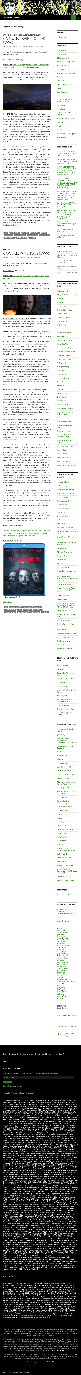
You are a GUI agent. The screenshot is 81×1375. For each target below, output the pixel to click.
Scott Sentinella (62, 979)
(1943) (46, 1199)
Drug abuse (8, 235)
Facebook (60, 261)
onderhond (60, 389)
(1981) (15, 1195)
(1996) (31, 1133)
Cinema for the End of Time (66, 774)
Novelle (59, 818)
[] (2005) (29, 1195)
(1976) (59, 1106)
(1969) (16, 1144)
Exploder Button (62, 336)
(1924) (42, 1191)
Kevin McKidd (21, 67)
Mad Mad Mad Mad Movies (66, 351)
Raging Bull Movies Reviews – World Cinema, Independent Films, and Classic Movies (66, 605)
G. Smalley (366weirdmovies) (66, 981)
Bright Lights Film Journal (65, 493)
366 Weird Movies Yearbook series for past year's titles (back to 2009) (67, 1035)
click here (64, 1348)
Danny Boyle (19, 60)
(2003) (18, 1135)
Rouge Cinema (62, 611)
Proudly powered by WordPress (21, 1372)
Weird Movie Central (64, 457)
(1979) (29, 1214)
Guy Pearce (17, 276)
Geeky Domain (62, 797)
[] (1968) (44, 1140)
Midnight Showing (63, 367)
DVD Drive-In (61, 325)
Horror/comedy (10, 612)
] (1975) (20, 1302)
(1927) (63, 1199)
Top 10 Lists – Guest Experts (66, 134)
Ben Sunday (61, 987)
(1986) (35, 1121)
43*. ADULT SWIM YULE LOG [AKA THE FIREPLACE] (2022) (67, 172)
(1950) (61, 1210)
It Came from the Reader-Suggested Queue (25, 35)
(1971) (40, 1100)
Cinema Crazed (62, 505)
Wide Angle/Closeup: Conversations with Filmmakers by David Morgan (67, 871)
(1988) (61, 1104)
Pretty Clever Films (63, 595)
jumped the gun (31, 217)
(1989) (57, 1133)
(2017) (27, 1203)
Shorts (59, 126)
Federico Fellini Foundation (66, 679)
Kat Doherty (61, 942)
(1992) (15, 1110)
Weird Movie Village (63, 461)
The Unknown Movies (64, 431)
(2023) (49, 1304)
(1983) (29, 1157)
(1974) (11, 1159)
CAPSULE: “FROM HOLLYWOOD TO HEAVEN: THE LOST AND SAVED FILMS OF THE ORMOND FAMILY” (66, 195)
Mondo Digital (61, 374)
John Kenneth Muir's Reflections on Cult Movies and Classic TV (67, 578)
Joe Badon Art (49, 1362)
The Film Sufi (61, 630)
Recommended (9, 237)
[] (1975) (53, 1112)
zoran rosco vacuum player (66, 880)
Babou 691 (60, 759)
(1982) (16, 1161)
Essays (59, 88)
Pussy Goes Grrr (62, 837)
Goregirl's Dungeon (63, 556)
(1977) (18, 1100)
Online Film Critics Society (65, 829)
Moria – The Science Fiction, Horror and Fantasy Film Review (66, 590)
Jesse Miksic (61, 970)
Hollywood (38, 609)
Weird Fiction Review (64, 858)
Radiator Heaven (62, 599)
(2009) (47, 1104)
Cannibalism (38, 607)
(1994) (11, 1169)
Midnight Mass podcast (64, 359)
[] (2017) (55, 1235)
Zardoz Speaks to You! (64, 877)
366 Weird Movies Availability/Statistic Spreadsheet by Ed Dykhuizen (67, 740)
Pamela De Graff (62, 938)
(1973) (14, 1108)
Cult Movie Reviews (63, 317)
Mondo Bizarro (62, 370)
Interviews (60, 96)
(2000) (65, 1195)
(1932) (28, 1161)
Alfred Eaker (61, 944)
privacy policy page (58, 1350)
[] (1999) (51, 1110)
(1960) (26, 1246)
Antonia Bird (14, 607)
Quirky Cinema (62, 393)
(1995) (41, 1138)
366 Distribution (62, 50)
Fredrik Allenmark (62, 930)
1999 (6, 607)
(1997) (11, 1125)
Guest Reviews (62, 92)
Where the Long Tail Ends (65, 648)
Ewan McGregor (19, 65)
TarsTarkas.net (61, 401)
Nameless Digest (62, 810)
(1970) (66, 1148)
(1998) (50, 1157)
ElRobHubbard (62, 210)
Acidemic (60, 302)
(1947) (39, 1291)
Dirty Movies (61, 524)
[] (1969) (42, 1131)
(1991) (21, 1112)
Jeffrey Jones (39, 276)
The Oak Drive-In (62, 418)
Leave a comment (39, 46)
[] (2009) (54, 1146)
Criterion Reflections (63, 516)
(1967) (65, 1116)
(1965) (16, 1216)
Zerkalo (16, 1302)
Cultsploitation (62, 321)
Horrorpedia (61, 563)
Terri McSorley (61, 966)
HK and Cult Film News (64, 340)
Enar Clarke (61, 936)
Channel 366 (61, 81)
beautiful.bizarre (62, 763)
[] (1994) (34, 1127)
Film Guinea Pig (62, 548)
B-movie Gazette (62, 306)
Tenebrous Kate (62, 841)
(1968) (57, 1100)
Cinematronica (62, 512)
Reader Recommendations (65, 118)
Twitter (59, 266)
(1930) (14, 1188)
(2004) (7, 1100)
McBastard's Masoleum (64, 355)
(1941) (50, 1169)
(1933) (31, 1269)
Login (5, 1061)
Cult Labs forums (62, 314)
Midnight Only (61, 363)
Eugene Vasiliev (62, 993)
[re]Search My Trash (63, 291)
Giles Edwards (21, 257)
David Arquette (10, 609)
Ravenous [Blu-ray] (13, 541)
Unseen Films (61, 450)
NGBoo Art (60, 386)
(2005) (65, 1233)
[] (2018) (24, 1300)
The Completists (62, 844)
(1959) (25, 1227)
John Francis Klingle (63, 962)
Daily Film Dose (62, 520)
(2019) (53, 1299)
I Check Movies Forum (64, 807)
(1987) (32, 1119)
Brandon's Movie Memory (65, 490)
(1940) (54, 1155)
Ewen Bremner (43, 65)
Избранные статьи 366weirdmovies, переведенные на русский (66, 911)
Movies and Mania (63, 378)
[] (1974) (38, 1289)
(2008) (57, 1123)
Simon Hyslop (61, 957)
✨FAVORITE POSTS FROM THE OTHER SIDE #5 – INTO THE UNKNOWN (66, 169)
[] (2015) (48, 1195)
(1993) (34, 1110)
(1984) (63, 1220)
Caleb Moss (61, 972)
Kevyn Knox (61, 964)
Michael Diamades (63, 940)
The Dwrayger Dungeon (65, 408)
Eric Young (60, 998)
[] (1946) (46, 1114)
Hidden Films (61, 560)
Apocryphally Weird (63, 65)
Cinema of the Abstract (64, 310)
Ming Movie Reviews (64, 584)
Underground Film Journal (65, 446)
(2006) (18, 1121)
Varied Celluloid (62, 454)
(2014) (34, 1142)
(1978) (55, 1295)
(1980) (59, 1108)
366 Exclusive (61, 54)
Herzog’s (14, 407)
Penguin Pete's (62, 833)
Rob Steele (60, 983)
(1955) (32, 1206)
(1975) (66, 1118)
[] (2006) (45, 1300)
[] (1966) (21, 1136)
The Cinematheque (63, 620)
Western (45, 612)
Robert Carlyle (31, 65)
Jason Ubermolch (62, 991)
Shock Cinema (61, 397)
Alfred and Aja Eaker (63, 945)
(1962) (60, 1125)
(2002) (47, 1102)
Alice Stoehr (61, 985)
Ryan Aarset (61, 928)
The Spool (60, 645)
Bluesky (59, 251)
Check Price (7, 602)
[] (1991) (40, 1250)
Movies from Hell (62, 382)
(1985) (32, 1104)
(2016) (17, 1167)
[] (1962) (43, 1153)
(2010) (55, 1223)
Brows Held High (62, 497)
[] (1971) (40, 1259)
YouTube (60, 272)
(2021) (40, 1314)
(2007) (69, 1203)
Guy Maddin (61, 682)
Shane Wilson (61, 997)
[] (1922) (52, 1167)
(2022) (16, 1293)
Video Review (61, 137)
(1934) (52, 1118)
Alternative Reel (62, 755)
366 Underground (63, 58)
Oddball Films (61, 825)
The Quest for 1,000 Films (65, 637)
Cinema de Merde (63, 508)
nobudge (60, 814)
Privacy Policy (7, 1372)
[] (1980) (52, 1287)
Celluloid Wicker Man (64, 771)
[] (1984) (28, 1189)
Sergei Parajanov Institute (65, 705)
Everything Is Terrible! (64, 788)
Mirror (11, 1302)
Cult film (25, 232)
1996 (6, 232)
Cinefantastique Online (64, 501)
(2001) (30, 1108)
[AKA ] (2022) (17, 1283)
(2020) (14, 1299)
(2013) (40, 1136)
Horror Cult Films (62, 344)
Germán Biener (62, 932)
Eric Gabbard (61, 951)
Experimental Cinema (64, 333)
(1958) (65, 1258)
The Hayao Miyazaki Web (65, 709)
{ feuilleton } (61, 735)
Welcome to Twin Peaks (65, 865)
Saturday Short (62, 122)
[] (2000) (12, 1193)
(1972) (45, 1119)
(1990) (71, 1108)
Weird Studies (61, 861)
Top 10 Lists (61, 130)
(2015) (32, 1118)
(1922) (29, 1208)
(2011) (37, 1182)
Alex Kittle (60, 752)
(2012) (19, 1114)
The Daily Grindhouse (64, 404)
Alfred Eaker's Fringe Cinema (66, 62)
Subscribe (7, 1082)
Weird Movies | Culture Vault (66, 465)
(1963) (29, 1100)
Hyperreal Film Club (63, 567)
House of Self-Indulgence (65, 348)
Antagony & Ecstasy (63, 482)
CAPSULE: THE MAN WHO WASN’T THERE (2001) (66, 205)
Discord (59, 255)
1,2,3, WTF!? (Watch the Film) (67, 295)
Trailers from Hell (62, 854)
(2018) (20, 1197)
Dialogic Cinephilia (63, 778)
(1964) (36, 1146)
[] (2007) (36, 1267)
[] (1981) (25, 1312)
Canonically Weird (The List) (66, 73)
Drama (44, 232)
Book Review (61, 69)
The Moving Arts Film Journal (66, 633)
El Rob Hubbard (62, 955)
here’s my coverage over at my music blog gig (25, 132)
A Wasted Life (61, 298)
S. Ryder (60, 978)
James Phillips (61, 974)
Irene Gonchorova (63, 953)
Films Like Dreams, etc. (64, 552)
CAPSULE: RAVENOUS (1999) (26, 253)
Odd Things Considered (64, 822)
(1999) (29, 1116)
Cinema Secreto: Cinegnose (66, 895)
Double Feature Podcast (65, 527)
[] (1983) (52, 1121)
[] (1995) (30, 1129)
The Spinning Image (63, 641)
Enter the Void (61, 329)
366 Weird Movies (11, 18)
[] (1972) (10, 1237)
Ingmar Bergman (62, 686)
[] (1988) (23, 1106)
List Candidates (62, 105)
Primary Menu (78, 17)
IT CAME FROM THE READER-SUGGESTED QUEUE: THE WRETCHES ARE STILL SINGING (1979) (66, 214)
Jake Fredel (60, 949)
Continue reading (10, 225)
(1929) (58, 1127)
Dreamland (60, 669)
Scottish (32, 237)
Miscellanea (61, 109)
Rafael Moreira (62, 968)
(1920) (30, 1125)
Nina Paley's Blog (62, 696)
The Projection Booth (64, 421)
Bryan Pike (60, 976)
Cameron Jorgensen (63, 959)
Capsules (6, 35)
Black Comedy (15, 232)
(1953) (24, 1163)
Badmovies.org (62, 486)
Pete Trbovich (25, 46)
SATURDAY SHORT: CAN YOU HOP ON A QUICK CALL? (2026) (67, 154)
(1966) (41, 1106)
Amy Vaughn (61, 995)
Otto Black (60, 934)
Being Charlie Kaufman (64, 665)
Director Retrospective (64, 84)
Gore (19, 609)
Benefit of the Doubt (64, 767)
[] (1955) (15, 1142)
